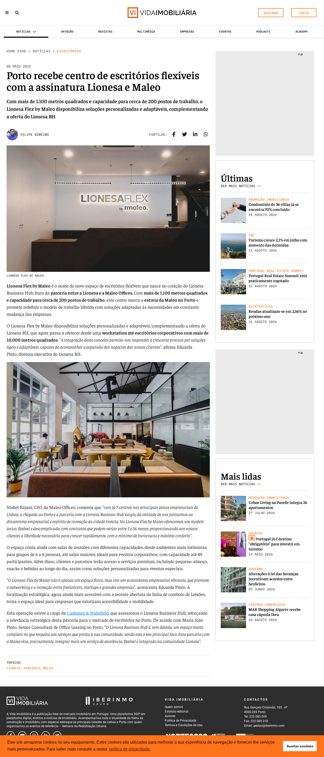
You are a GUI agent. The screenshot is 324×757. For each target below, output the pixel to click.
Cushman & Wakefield (88, 613)
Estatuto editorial (176, 711)
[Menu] (7, 12)
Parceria (32, 668)
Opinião (67, 31)
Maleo (48, 668)
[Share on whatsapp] (206, 135)
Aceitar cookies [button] (300, 746)
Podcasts (263, 31)
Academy (301, 31)
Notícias (41, 51)
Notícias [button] (23, 31)
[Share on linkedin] (195, 135)
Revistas (105, 31)
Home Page (16, 51)
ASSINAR (271, 13)
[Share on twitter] (184, 135)
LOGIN (304, 13)
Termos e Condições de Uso (183, 725)
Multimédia (146, 31)
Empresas (187, 31)
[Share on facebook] (174, 135)
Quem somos (174, 707)
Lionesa (14, 668)
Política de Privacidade (180, 720)
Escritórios (69, 51)
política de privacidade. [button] (130, 749)
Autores (170, 716)
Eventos (225, 31)
